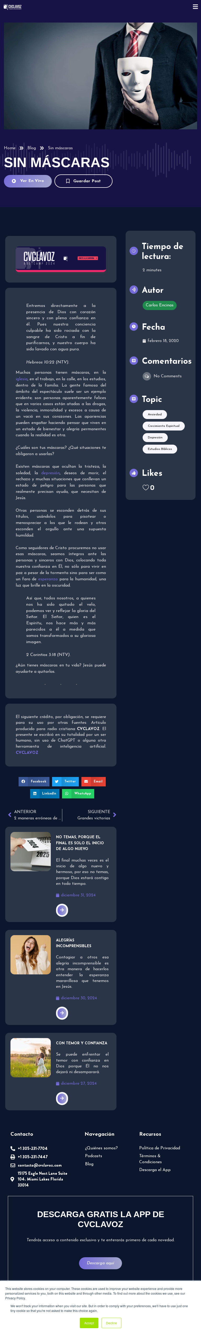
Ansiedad (155, 414)
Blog (31, 148)
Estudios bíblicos (160, 449)
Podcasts (93, 1156)
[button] (34, 781)
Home (9, 148)
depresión (50, 473)
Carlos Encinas (160, 305)
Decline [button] (111, 1323)
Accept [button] (89, 1323)
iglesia (21, 379)
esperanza (48, 579)
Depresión (155, 437)
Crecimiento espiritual (164, 426)
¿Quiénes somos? (101, 1148)
